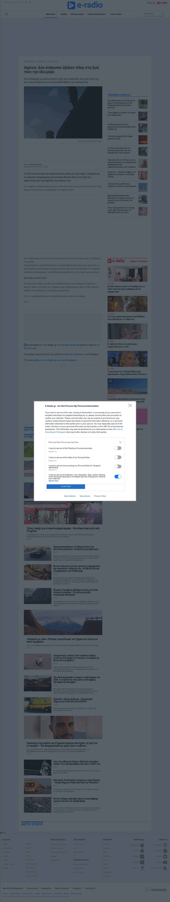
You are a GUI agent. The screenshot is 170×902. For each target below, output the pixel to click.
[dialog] (85, 451)
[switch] (117, 448)
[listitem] (85, 442)
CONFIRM (66, 487)
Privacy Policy (100, 496)
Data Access (85, 496)
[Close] (130, 406)
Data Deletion (70, 496)
